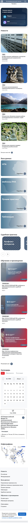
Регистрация (19, 373)
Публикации (4, 489)
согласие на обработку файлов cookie (12, 517)
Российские (4, 474)
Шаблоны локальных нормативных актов (12, 485)
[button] (23, 417)
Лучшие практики (5, 487)
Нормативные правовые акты (9, 483)
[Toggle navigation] (25, 1)
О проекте (3, 506)
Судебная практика (6, 492)
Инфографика (4, 504)
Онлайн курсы (4, 498)
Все (3, 373)
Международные (5, 476)
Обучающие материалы (7, 500)
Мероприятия (10, 373)
